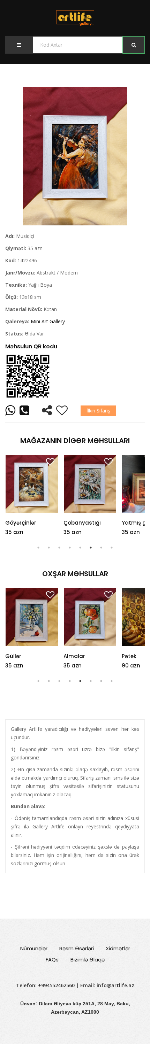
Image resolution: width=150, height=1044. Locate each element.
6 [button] (90, 547)
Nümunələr (33, 948)
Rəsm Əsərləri (76, 948)
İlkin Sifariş (98, 410)
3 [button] (59, 547)
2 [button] (48, 547)
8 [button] (111, 547)
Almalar (17, 656)
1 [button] (38, 547)
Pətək (72, 656)
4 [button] (69, 547)
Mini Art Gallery (48, 321)
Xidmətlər (118, 948)
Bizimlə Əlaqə (87, 959)
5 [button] (80, 547)
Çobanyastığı (82, 522)
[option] (75, 156)
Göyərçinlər (20, 522)
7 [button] (101, 547)
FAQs (52, 959)
